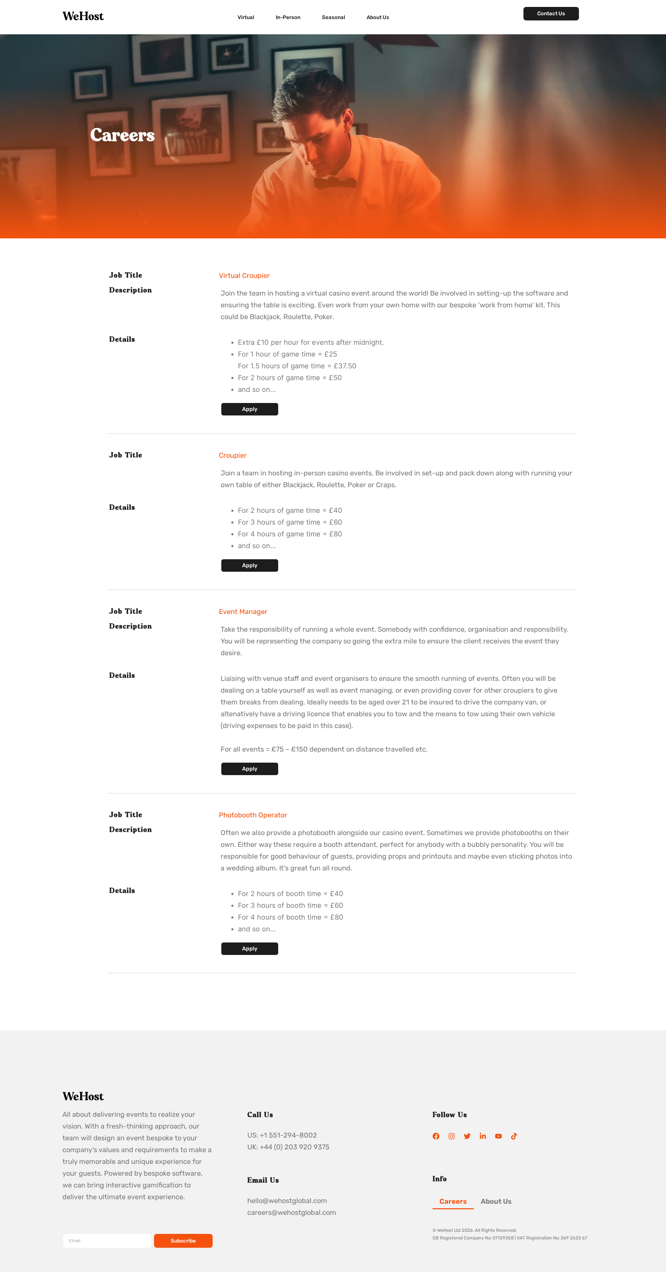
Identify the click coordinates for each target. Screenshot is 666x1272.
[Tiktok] (514, 1136)
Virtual (246, 17)
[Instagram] (452, 1136)
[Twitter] (467, 1136)
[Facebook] (436, 1136)
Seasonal (333, 17)
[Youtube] (498, 1136)
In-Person (288, 17)
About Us (378, 17)
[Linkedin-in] (483, 1136)
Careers (453, 1201)
